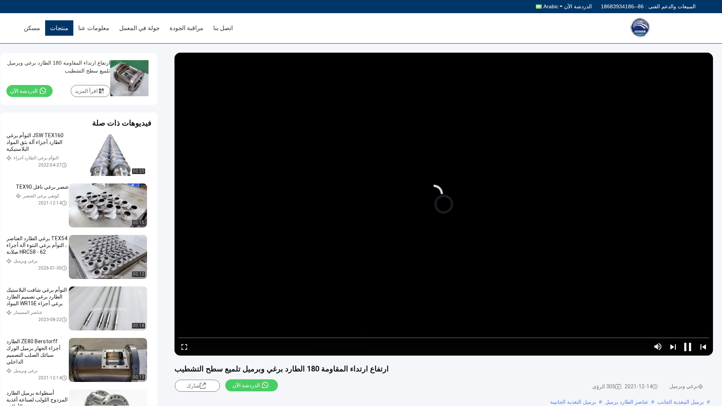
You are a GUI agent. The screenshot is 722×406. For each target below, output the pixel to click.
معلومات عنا (93, 28)
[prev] (703, 346)
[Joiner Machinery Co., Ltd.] (660, 28)
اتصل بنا (223, 28)
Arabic (550, 6)
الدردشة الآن (578, 6)
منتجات (59, 28)
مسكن (32, 28)
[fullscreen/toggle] (184, 346)
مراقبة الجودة (186, 28)
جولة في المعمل (139, 28)
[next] (673, 346)
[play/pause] (688, 346)
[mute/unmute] (658, 346)
